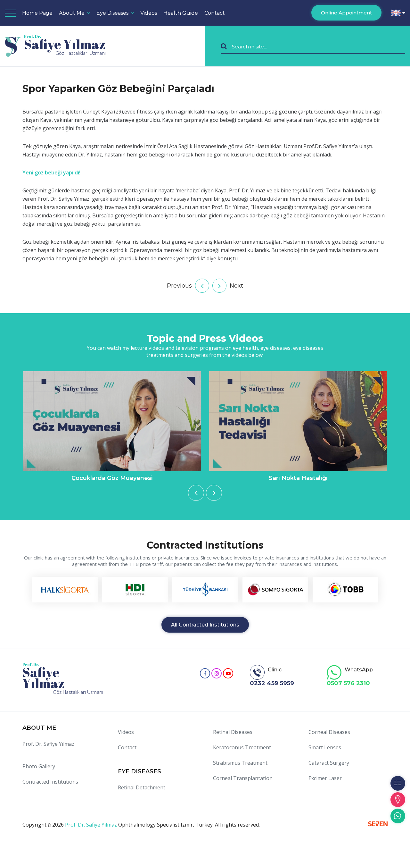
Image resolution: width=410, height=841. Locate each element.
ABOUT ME (39, 727)
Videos (126, 732)
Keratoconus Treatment (242, 747)
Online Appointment (346, 13)
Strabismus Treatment (240, 762)
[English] (398, 13)
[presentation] (196, 493)
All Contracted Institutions (205, 625)
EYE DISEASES (139, 771)
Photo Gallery (38, 766)
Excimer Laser (325, 778)
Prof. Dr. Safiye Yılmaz (48, 743)
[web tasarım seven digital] (378, 824)
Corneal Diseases (329, 732)
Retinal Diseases (232, 732)
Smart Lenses (324, 747)
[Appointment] (397, 783)
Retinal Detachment (141, 787)
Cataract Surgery (328, 762)
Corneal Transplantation (243, 778)
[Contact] (397, 799)
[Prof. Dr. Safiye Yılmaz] (205, 673)
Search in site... (249, 46)
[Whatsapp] (397, 816)
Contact (214, 13)
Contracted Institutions (50, 781)
